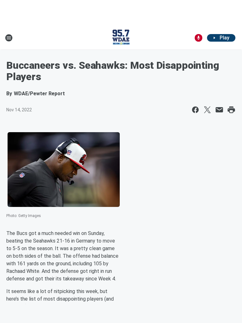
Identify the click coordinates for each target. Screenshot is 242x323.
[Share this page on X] (207, 109)
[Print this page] (231, 109)
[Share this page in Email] (219, 109)
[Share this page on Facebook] (195, 109)
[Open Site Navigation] (9, 38)
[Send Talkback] (198, 38)
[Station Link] (121, 38)
